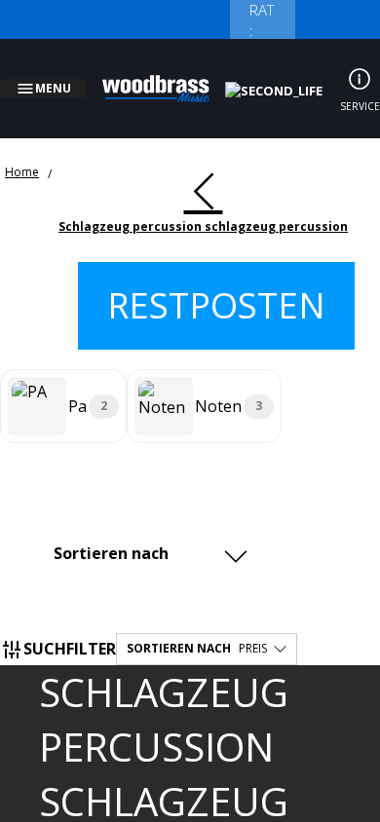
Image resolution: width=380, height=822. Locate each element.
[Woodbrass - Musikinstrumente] (166, 77)
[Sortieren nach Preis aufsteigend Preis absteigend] (148, 529)
